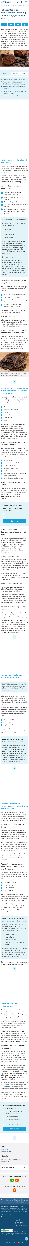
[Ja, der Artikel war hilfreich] (12, 1180)
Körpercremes (15, 407)
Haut (22, 702)
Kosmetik (9, 5)
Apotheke (4, 348)
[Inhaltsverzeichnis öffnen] (26, 1239)
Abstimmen (14, 521)
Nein (6, 517)
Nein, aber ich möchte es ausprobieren (13, 1121)
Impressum (6, 1239)
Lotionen (6, 412)
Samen (20, 176)
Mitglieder (17, 1200)
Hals (12, 1057)
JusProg (14, 1234)
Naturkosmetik (17, 5)
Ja (6, 514)
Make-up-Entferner (6, 1020)
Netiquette (24, 1200)
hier (7, 1092)
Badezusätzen (7, 415)
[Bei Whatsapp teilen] (25, 24)
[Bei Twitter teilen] (11, 24)
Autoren (10, 1202)
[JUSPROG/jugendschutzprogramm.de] (7, 1230)
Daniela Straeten (5, 1149)
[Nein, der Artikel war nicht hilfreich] (17, 1180)
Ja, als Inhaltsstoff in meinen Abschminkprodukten (13, 1113)
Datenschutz (13, 1239)
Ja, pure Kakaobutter (11, 1117)
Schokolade (4, 170)
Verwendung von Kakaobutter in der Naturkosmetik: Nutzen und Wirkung (14, 83)
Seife (4, 420)
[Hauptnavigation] (26, 2)
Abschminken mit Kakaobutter (12, 96)
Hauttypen (15, 712)
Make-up (15, 1059)
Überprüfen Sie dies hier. (21, 1225)
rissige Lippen (14, 731)
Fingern (23, 1053)
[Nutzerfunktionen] (22, 2)
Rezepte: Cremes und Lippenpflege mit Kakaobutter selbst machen (14, 92)
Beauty (3, 5)
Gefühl (17, 1022)
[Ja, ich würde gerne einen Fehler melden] (14, 1190)
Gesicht (14, 1014)
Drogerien (14, 340)
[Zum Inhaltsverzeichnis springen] (14, 382)
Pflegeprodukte (7, 747)
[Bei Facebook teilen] (4, 24)
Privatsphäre (21, 1239)
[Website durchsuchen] (18, 2)
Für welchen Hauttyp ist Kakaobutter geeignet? (14, 88)
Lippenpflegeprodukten (10, 409)
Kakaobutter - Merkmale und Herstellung (15, 79)
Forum (3, 1200)
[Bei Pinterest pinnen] (18, 24)
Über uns (4, 1202)
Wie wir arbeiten (19, 1202)
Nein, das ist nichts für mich (13, 1125)
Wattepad (4, 1014)
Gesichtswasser (5, 1087)
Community (9, 1200)
